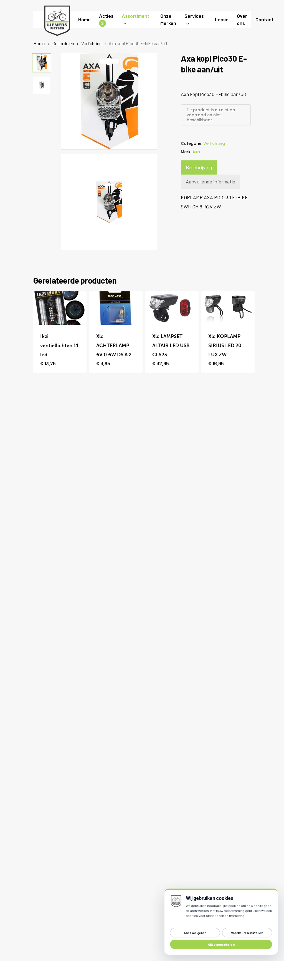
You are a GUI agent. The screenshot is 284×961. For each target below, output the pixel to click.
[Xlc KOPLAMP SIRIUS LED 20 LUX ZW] (228, 308)
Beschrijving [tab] (199, 167)
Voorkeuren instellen (247, 933)
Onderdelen (63, 43)
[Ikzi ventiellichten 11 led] (60, 308)
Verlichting (91, 43)
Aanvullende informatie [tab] (210, 181)
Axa (196, 152)
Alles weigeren (195, 933)
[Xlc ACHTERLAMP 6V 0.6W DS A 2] (116, 308)
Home (39, 43)
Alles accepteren (221, 944)
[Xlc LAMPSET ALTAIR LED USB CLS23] (172, 308)
